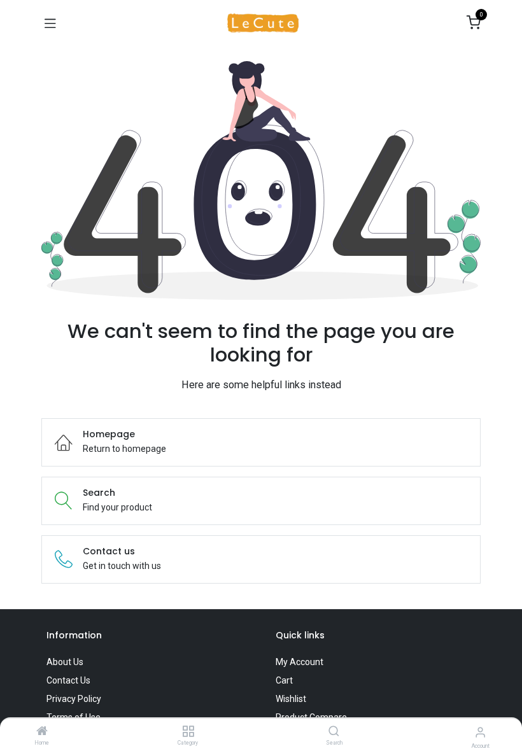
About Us (64, 662)
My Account (299, 662)
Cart (284, 680)
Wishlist (291, 699)
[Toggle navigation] (50, 23)
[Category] (188, 732)
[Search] (334, 732)
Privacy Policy (73, 699)
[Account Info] (480, 732)
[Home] (42, 732)
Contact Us (68, 680)
